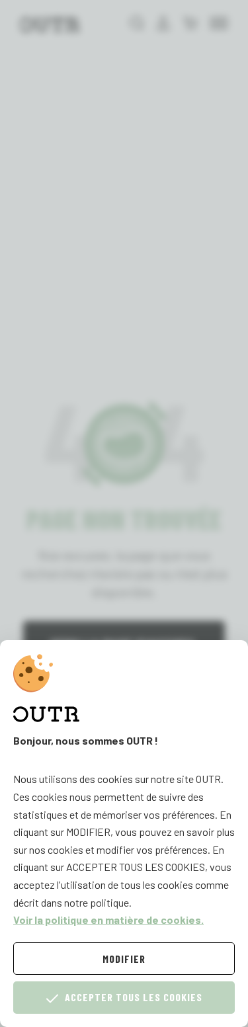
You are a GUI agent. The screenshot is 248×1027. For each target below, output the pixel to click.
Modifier (124, 958)
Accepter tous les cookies (133, 997)
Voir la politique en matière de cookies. (108, 919)
